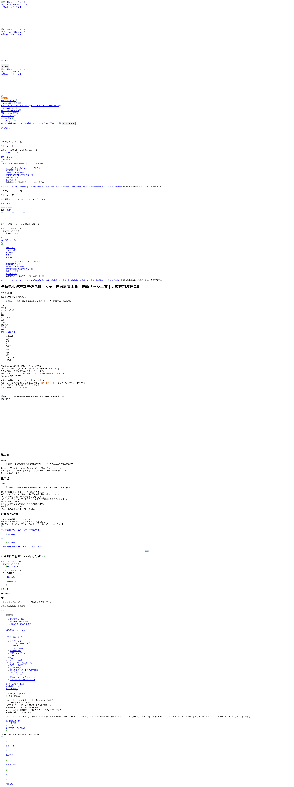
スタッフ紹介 (24, 163)
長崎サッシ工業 (12, 177)
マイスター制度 (7, 116)
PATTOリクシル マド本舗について (45, 106)
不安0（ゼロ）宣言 (9, 113)
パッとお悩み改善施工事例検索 (18, 624)
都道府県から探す (8, 101)
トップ (3, 611)
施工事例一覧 (11, 180)
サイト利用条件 (12, 689)
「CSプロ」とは (7, 121)
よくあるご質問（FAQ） (16, 684)
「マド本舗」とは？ (9, 108)
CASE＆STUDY (16, 675)
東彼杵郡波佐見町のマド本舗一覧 (19, 175)
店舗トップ (6, 163)
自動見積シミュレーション (17, 630)
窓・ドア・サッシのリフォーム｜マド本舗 (23, 168)
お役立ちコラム (16, 672)
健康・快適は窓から (18, 665)
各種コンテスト (16, 656)
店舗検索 (4, 60)
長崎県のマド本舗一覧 (15, 173)
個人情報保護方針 (13, 686)
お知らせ (39, 163)
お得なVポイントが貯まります (22, 680)
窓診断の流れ (6, 118)
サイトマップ (11, 691)
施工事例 (14, 163)
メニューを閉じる (69, 123)
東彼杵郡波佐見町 (8, 332)
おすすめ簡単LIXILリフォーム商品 (15, 123)
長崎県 (3, 327)
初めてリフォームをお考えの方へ (24, 677)
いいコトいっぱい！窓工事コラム (45, 123)
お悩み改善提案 (16, 668)
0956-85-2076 (12, 153)
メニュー (5, 66)
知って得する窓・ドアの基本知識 (24, 670)
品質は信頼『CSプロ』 (19, 653)
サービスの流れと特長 (10, 111)
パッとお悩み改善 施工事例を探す (15, 106)
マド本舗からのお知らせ (16, 694)
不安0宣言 (14, 646)
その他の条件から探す (10, 103)
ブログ (33, 163)
